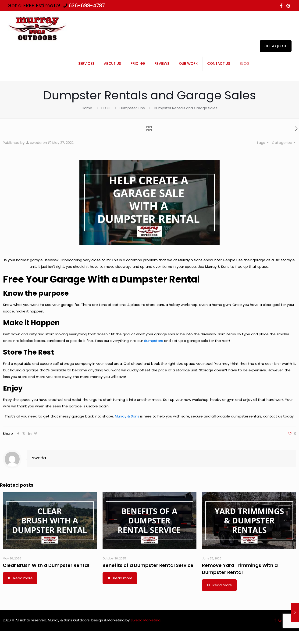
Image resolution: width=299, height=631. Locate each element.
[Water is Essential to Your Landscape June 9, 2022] (295, 612)
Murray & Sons (127, 416)
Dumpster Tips (132, 107)
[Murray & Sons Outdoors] (37, 28)
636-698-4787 (86, 5)
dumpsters (153, 340)
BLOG (105, 107)
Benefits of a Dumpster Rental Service (148, 565)
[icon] (288, 5)
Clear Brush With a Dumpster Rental (46, 565)
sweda (36, 142)
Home (87, 107)
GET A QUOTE (275, 46)
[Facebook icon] (281, 5)
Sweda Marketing (145, 620)
